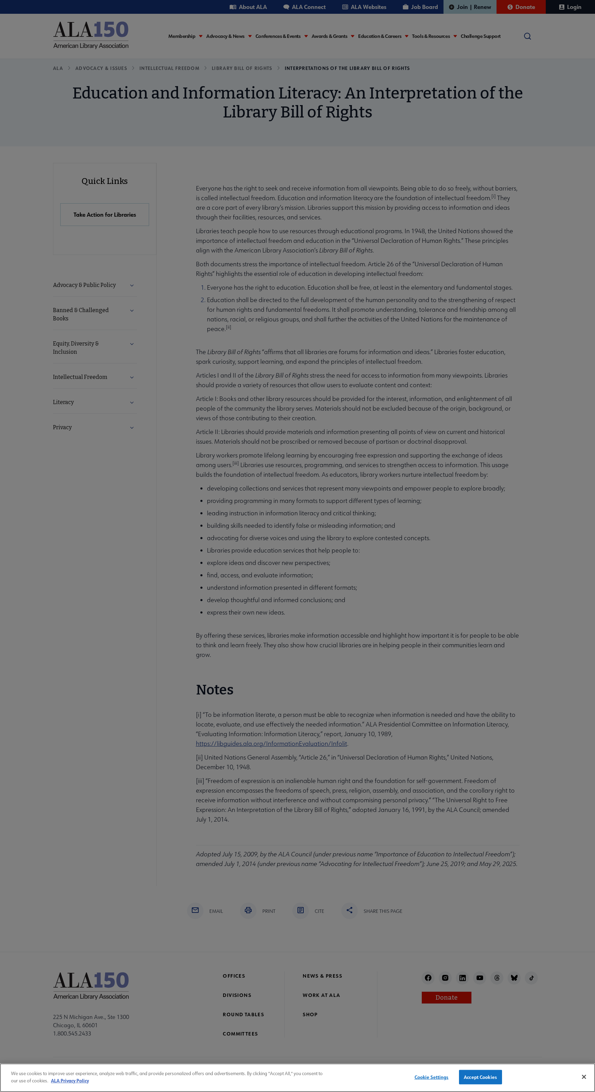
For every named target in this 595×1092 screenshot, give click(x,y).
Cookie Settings (432, 1077)
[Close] (584, 1076)
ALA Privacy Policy (70, 1080)
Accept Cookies (480, 1077)
